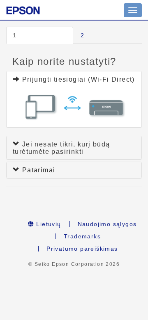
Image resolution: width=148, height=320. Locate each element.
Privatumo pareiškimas (82, 248)
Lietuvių (47, 224)
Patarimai (37, 170)
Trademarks (82, 236)
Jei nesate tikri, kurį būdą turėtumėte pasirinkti (61, 148)
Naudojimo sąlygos (107, 224)
